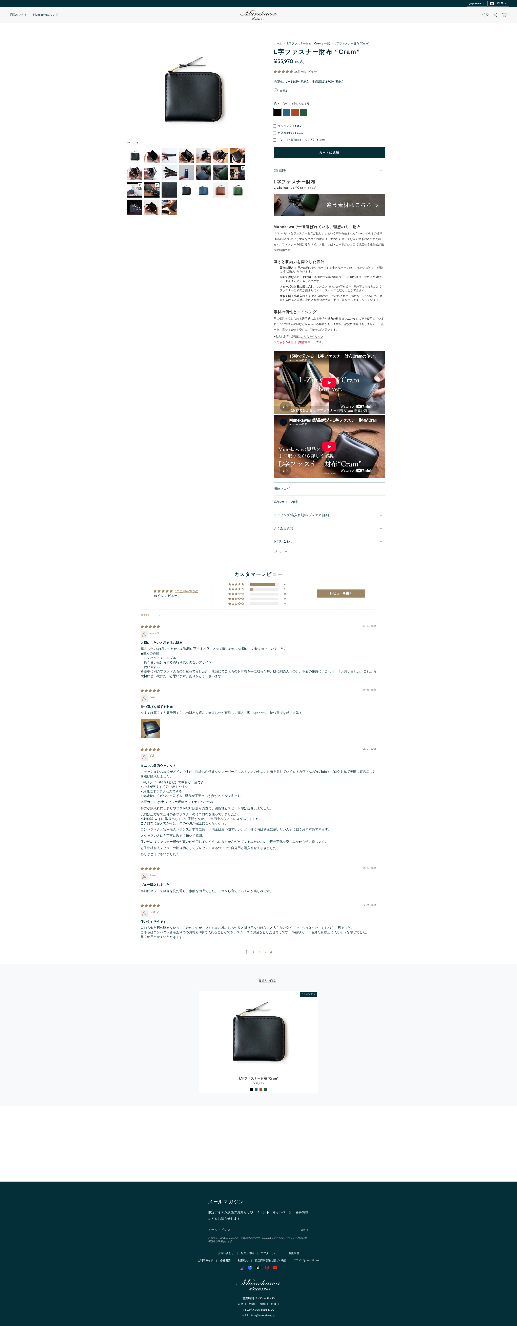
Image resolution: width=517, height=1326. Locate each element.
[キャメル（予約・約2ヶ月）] (261, 1089)
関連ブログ (282, 489)
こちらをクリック (312, 337)
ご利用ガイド (205, 1260)
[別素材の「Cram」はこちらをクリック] (329, 206)
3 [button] (260, 952)
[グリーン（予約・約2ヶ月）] (265, 1089)
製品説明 (280, 170)
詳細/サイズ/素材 (286, 502)
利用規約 (242, 1260)
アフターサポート (271, 1253)
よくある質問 (283, 528)
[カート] (504, 15)
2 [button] (253, 952)
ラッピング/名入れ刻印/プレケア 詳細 (301, 515)
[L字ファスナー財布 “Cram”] (258, 1032)
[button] (18, 15)
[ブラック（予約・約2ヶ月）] (251, 1089)
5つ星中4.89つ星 (186, 591)
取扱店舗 (294, 1253)
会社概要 (225, 1260)
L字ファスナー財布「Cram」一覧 (308, 43)
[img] (150, 627)
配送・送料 (247, 1253)
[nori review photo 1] (150, 728)
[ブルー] (256, 1089)
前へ (127, 93)
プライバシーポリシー (285, 1238)
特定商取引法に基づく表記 (270, 1260)
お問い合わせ (283, 541)
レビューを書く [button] (341, 593)
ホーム (278, 43)
